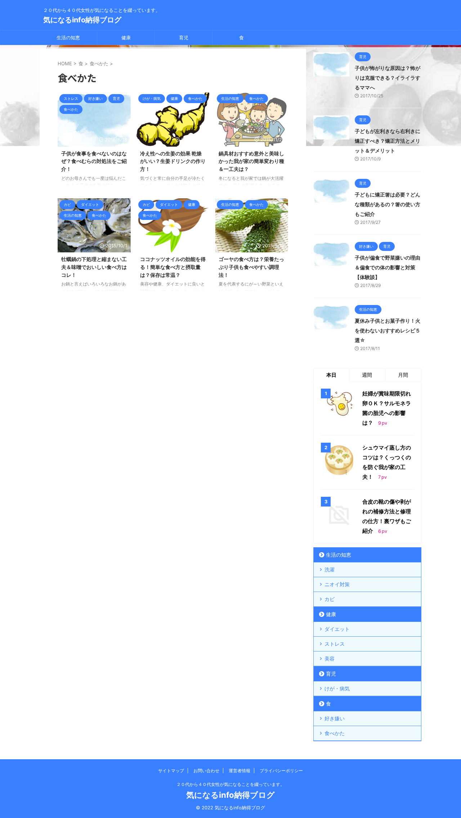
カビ (330, 599)
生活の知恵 (68, 37)
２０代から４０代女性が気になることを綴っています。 (230, 784)
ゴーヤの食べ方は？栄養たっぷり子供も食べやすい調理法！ (251, 267)
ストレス (335, 644)
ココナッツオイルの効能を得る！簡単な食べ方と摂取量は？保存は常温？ (173, 267)
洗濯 (330, 569)
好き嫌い (335, 718)
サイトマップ (171, 770)
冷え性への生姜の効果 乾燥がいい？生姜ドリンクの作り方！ (173, 161)
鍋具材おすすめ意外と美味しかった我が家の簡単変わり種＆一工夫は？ (251, 161)
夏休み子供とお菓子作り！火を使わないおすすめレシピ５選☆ (387, 330)
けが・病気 (337, 688)
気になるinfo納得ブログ (82, 20)
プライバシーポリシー (281, 770)
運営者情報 (239, 770)
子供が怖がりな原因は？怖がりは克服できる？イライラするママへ (387, 77)
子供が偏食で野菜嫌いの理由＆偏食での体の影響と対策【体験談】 (387, 267)
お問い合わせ (206, 770)
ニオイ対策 (337, 584)
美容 (330, 658)
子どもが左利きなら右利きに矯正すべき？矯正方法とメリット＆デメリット (387, 141)
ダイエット (337, 629)
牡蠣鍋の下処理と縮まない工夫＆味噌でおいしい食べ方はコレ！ (94, 267)
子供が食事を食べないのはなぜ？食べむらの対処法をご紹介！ (94, 161)
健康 (126, 37)
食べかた (335, 733)
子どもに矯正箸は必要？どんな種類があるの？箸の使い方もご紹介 (387, 204)
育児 (183, 37)
